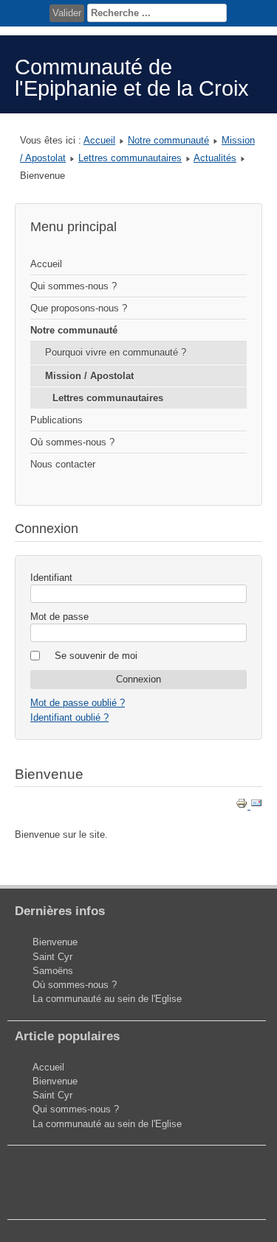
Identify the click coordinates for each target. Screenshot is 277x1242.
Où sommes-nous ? (72, 442)
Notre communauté (168, 140)
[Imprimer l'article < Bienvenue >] (243, 805)
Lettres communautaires (130, 157)
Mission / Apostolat (89, 375)
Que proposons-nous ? (78, 308)
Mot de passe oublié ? (77, 702)
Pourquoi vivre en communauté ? (115, 352)
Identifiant (51, 577)
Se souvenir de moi (96, 655)
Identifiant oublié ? (69, 717)
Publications (56, 420)
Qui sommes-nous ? (73, 286)
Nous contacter (62, 464)
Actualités (215, 157)
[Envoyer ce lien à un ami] (256, 805)
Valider (66, 12)
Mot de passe (59, 616)
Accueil (99, 140)
